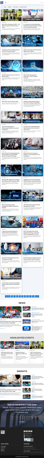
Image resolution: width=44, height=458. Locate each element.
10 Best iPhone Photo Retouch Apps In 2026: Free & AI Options (37, 384)
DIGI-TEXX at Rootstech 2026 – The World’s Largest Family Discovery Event (11, 26)
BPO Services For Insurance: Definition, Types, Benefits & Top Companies (32, 155)
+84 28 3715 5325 (28, 433)
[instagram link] (24, 431)
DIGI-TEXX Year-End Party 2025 (10, 101)
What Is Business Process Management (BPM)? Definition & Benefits (10, 206)
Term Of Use (3, 447)
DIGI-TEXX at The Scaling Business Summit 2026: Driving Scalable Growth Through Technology (10, 155)
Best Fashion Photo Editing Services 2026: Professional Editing (36, 390)
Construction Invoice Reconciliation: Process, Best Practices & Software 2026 (11, 284)
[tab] (2, 7)
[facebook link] (31, 431)
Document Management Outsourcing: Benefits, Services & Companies (10, 128)
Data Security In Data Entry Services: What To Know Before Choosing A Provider (37, 377)
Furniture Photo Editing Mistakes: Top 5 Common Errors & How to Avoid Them (32, 128)
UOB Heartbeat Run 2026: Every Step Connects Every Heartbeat (10, 322)
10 (27, 296)
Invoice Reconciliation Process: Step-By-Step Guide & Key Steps (10, 390)
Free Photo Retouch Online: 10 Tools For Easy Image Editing (37, 397)
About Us (2, 449)
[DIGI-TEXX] (2, 2)
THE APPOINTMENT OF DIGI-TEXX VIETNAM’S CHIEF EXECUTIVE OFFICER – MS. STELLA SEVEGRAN (37, 328)
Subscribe (22, 421)
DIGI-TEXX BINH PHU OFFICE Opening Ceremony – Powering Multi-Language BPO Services (31, 233)
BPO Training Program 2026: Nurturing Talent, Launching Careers (36, 315)
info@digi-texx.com (28, 435)
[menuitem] (7, 3)
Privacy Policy (3, 446)
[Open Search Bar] (41, 2)
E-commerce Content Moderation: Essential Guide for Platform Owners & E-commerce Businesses (33, 26)
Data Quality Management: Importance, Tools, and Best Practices (30, 76)
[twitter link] (26, 431)
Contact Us (3, 450)
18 (33, 296)
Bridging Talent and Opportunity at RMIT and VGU (37, 321)
